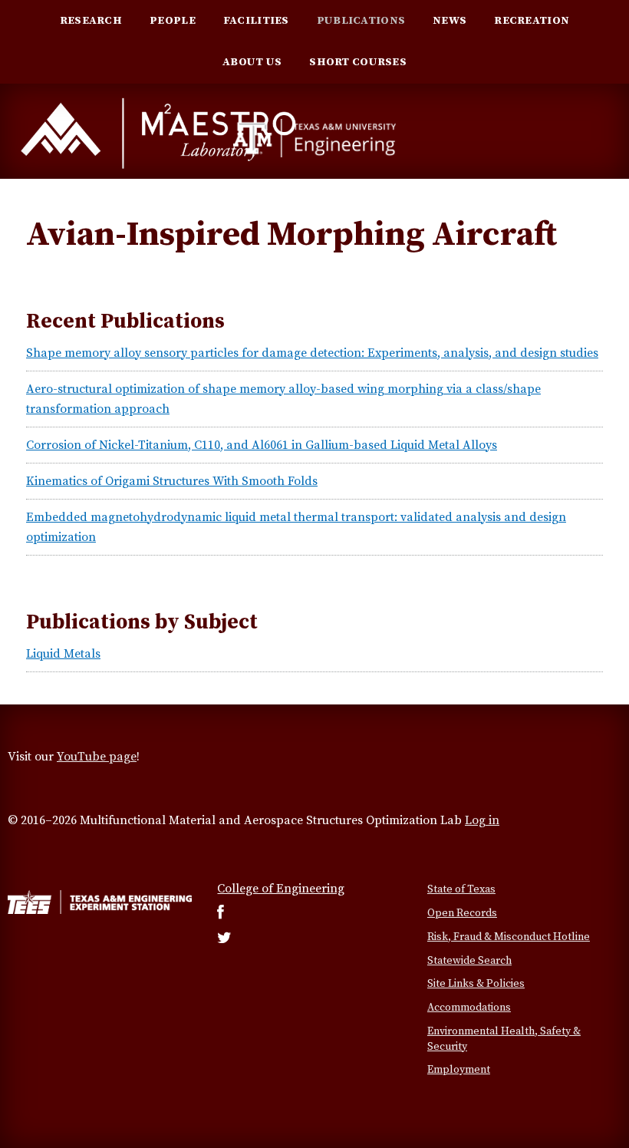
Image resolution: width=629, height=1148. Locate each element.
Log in (482, 820)
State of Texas (461, 889)
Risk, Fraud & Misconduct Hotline (508, 937)
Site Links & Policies (476, 984)
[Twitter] (224, 939)
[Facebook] (220, 914)
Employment (458, 1070)
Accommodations (469, 1007)
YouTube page (97, 756)
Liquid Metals (63, 653)
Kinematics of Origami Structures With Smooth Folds (172, 481)
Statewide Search (469, 961)
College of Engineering (280, 888)
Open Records (462, 913)
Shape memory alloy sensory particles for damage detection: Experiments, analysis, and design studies (312, 353)
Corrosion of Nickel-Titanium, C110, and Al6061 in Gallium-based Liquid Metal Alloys (261, 445)
